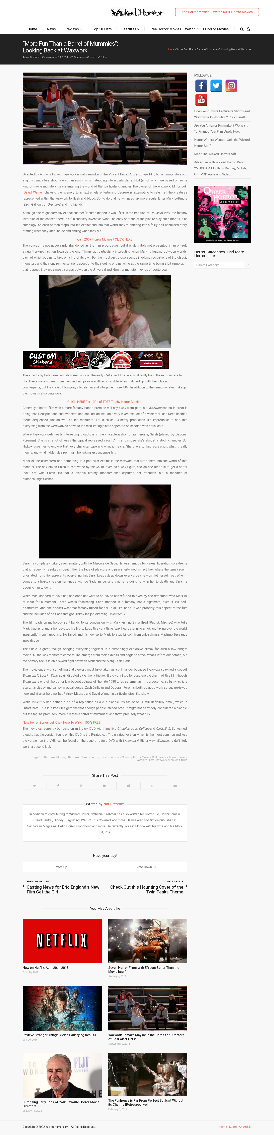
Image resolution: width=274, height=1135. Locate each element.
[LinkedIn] (105, 786)
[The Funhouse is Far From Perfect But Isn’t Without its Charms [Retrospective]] (147, 1074)
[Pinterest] (81, 786)
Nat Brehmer (32, 57)
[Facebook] (58, 786)
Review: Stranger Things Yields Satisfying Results (59, 1035)
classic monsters (110, 757)
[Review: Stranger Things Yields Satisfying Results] (62, 1008)
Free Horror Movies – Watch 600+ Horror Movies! (217, 12)
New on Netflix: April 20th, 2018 (45, 968)
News (51, 29)
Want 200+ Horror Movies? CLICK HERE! (104, 239)
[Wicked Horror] (137, 12)
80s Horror (73, 757)
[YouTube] (201, 100)
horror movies (178, 757)
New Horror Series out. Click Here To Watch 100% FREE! (62, 722)
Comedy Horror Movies (136, 757)
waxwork (161, 760)
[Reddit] (128, 786)
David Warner (33, 192)
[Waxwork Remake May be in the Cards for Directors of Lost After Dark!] (147, 1008)
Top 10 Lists (102, 29)
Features (129, 29)
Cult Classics (160, 757)
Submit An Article (240, 1126)
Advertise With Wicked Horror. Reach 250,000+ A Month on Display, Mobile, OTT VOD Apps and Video (220, 168)
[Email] (175, 786)
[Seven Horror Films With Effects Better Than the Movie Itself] (147, 941)
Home (32, 29)
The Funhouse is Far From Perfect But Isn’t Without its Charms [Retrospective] (145, 1102)
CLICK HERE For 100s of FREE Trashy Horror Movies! (104, 402)
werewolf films (177, 760)
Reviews (72, 29)
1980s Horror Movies (52, 757)
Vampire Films (145, 760)
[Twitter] (35, 786)
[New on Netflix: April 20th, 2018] (62, 941)
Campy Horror (89, 757)
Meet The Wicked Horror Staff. (215, 154)
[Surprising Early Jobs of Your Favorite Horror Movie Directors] (62, 1075)
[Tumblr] (151, 786)
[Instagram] (231, 85)
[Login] (248, 29)
